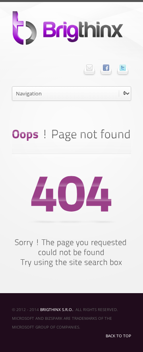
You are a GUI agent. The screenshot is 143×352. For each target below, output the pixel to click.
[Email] (89, 67)
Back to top (118, 335)
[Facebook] (106, 67)
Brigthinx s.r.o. (56, 309)
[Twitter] (123, 67)
